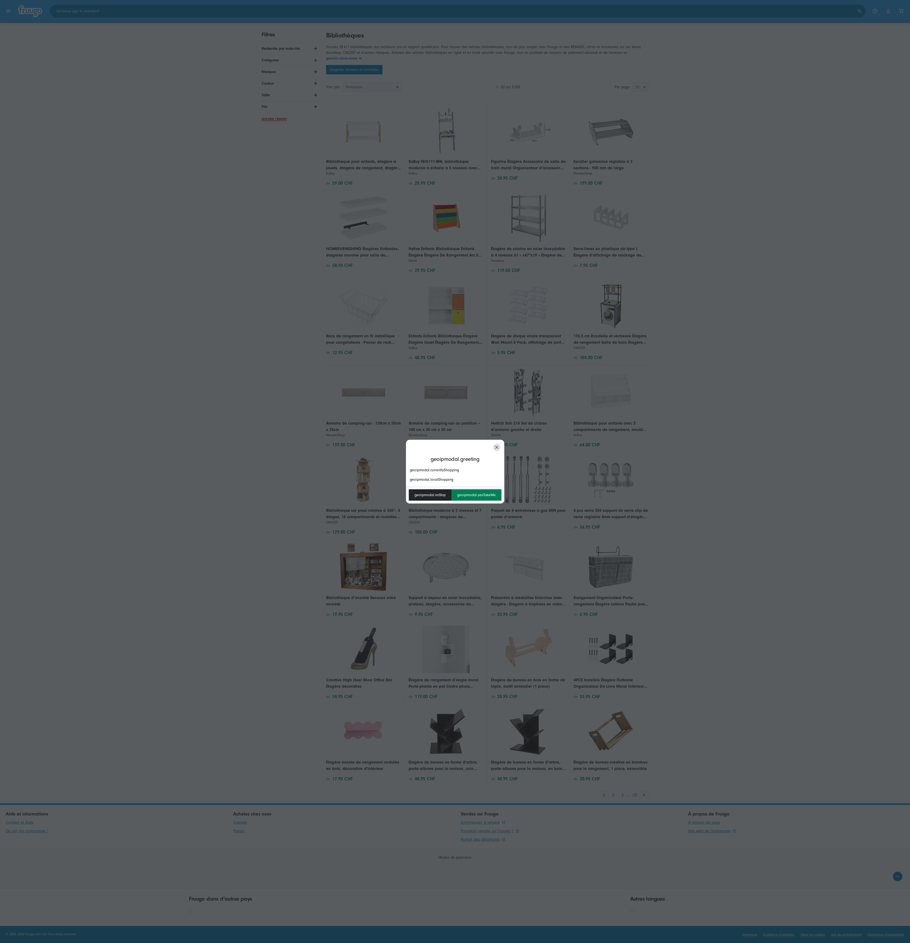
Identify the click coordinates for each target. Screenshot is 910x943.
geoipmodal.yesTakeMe (476, 495)
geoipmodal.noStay (430, 495)
